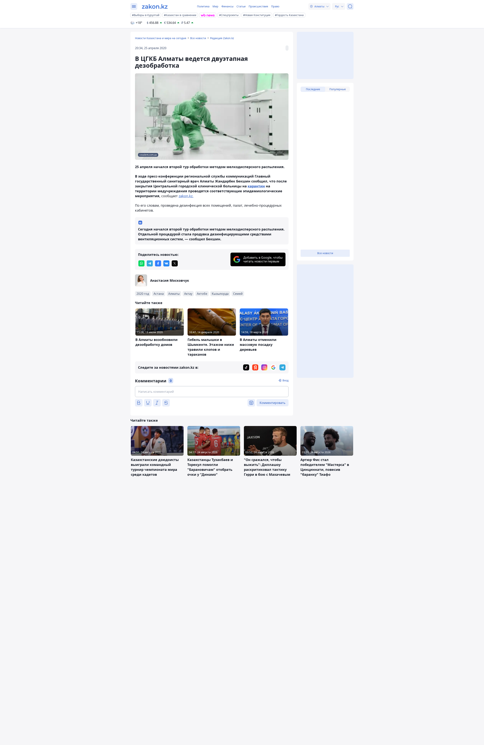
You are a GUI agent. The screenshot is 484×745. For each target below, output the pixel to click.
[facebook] (158, 263)
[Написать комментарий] (212, 391)
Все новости (198, 38)
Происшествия (258, 6)
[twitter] (174, 263)
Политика (203, 6)
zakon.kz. (186, 196)
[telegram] (149, 263)
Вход (285, 380)
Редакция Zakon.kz (222, 38)
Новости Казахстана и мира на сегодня (160, 38)
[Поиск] (350, 6)
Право (275, 6)
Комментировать (272, 403)
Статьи (241, 6)
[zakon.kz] (155, 6)
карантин (256, 186)
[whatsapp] (141, 263)
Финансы (227, 6)
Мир (215, 6)
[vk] (166, 263)
